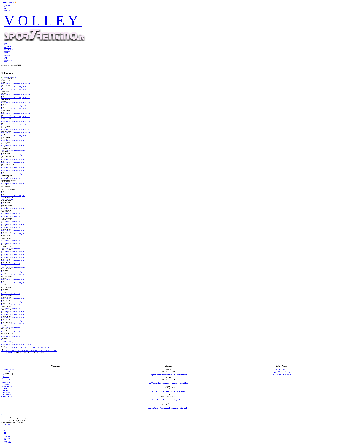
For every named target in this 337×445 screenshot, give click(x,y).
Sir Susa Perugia (6, 379)
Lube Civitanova (6, 394)
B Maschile (7, 59)
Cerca (30, 344)
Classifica (13, 83)
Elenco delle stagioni (6, 341)
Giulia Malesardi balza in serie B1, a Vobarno (168, 400)
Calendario (7, 83)
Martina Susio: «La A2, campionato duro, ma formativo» (168, 408)
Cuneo (6, 381)
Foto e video (7, 51)
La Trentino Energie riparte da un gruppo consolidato (168, 383)
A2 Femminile (8, 57)
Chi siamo (7, 7)
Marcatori (27, 83)
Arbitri (26, 344)
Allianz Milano (6, 382)
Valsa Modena (6, 392)
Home (6, 43)
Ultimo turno (7, 48)
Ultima (2, 83)
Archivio (6, 52)
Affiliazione (7, 8)
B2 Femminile (8, 62)
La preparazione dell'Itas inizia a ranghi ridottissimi (168, 375)
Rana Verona (6, 375)
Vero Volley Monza (6, 396)
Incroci (18, 83)
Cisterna (6, 384)
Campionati (7, 46)
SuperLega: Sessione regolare (8, 370)
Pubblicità (7, 10)
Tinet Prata (6, 377)
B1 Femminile (8, 60)
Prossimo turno (8, 49)
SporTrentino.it (8, 5)
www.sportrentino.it (7, 352)
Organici (22, 83)
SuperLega (7, 55)
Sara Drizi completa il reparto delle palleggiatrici (168, 391)
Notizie (6, 44)
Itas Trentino (6, 390)
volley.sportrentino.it (9, 2)
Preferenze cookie (6, 424)
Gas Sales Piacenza (6, 386)
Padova (6, 388)
